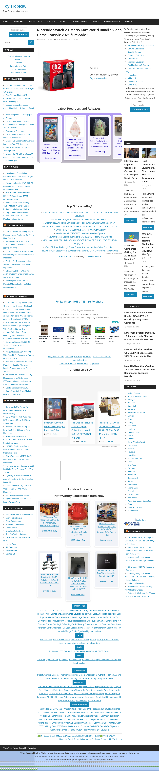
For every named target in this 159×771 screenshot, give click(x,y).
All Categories (86, 610)
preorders (132, 471)
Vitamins (102, 617)
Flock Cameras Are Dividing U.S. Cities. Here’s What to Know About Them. (148, 171)
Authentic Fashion (106, 675)
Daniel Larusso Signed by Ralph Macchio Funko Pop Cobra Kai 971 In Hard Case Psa (18, 234)
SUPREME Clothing (87, 678)
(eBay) (55, 434)
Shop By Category (13, 521)
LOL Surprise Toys (135, 458)
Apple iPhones (75, 659)
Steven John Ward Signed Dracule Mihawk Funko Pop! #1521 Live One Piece (17, 284)
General (131, 439)
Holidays (131, 452)
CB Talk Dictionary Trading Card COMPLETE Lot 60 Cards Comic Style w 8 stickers (18, 88)
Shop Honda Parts (70, 686)
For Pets (89, 643)
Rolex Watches (89, 730)
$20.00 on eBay (99, 152)
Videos (130, 504)
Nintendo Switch (89, 651)
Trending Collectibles (15, 524)
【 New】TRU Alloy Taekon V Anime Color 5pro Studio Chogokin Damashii (18, 479)
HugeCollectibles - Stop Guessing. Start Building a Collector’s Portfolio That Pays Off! (17, 335)
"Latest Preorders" (65, 256)
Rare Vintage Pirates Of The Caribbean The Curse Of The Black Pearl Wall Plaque (17, 98)
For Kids (81, 643)
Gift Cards (75, 639)
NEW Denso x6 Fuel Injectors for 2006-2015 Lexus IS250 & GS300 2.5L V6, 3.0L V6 (80, 226)
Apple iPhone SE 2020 (106, 659)
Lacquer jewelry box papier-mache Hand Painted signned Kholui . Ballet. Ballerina (18, 124)
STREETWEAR (79, 670)
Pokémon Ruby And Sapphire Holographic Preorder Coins (54, 426)
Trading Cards (111, 22)
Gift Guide (65, 639)
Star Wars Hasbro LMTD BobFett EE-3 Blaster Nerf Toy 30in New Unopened (18, 459)
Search (128, 22)
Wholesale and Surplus (98, 709)
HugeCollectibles (79, 360)
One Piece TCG (58, 628)
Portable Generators (71, 726)
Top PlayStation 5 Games (16, 534)
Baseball (131, 403)
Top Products (54, 621)
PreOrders (18, 22)
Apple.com (94, 363)
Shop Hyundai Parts (99, 690)
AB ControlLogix (81, 693)
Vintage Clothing (135, 507)
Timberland (65, 678)
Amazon (69, 356)
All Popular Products (62, 610)
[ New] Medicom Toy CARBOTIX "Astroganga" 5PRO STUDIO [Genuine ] (18, 488)
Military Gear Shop (100, 723)
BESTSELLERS (79, 606)
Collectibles (69, 617)
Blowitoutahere (76, 719)
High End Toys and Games (93, 621)
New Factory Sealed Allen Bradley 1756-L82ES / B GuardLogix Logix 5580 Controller (18, 176)
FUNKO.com (82, 363)
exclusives (132, 425)
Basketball (132, 406)
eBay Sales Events (56, 356)
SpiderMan (132, 484)
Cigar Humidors (66, 643)
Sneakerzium (91, 675)
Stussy (99, 678)
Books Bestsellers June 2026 (17, 388)
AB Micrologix (111, 693)
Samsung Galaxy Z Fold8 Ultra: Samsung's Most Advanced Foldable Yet (17, 345)
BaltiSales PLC (102, 697)
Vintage (78, 617)
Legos (63, 22)
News (128, 143)
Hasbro (131, 448)
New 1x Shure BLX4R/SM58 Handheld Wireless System (80, 233)
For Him (115, 639)
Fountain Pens (133, 432)
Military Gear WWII (53, 726)
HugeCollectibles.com (16, 296)
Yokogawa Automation (85, 697)
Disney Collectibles (108, 628)
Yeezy (110, 678)
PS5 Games (65, 651)
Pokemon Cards (45, 628)
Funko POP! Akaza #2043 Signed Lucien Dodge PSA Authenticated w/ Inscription (18, 254)
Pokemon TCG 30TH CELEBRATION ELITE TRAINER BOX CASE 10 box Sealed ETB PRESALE (109, 430)
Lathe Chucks (55, 693)
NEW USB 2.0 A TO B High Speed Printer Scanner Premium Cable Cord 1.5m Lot (80, 247)
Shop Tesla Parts (82, 690)
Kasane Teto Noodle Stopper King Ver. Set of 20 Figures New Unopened (16, 429)
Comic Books (11, 527)
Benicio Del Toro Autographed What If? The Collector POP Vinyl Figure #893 (17, 264)
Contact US (10, 554)
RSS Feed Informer (93, 256)
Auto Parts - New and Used (109, 614)
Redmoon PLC (115, 697)
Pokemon (132, 468)
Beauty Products (90, 617)
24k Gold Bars (91, 614)
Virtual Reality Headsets (71, 621)
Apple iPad (63, 659)
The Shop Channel (67, 363)
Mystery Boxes (83, 624)
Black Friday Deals (79, 709)
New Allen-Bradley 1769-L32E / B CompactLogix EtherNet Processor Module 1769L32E (18, 186)
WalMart (87, 356)
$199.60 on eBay (49, 591)
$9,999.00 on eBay (49, 531)
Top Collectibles (14, 79)
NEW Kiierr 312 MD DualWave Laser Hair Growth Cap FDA (80, 230)
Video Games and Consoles (67, 39)
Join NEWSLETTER (135, 81)
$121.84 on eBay (50, 158)
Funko (50, 22)
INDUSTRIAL (79, 682)
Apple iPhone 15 (89, 659)
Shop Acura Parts (86, 686)
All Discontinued (100, 610)
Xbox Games (76, 651)
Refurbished (133, 478)
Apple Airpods (52, 659)
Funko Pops (116, 624)
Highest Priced (43, 614)
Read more (130, 220)
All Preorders (113, 610)
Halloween (132, 445)
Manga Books (71, 631)
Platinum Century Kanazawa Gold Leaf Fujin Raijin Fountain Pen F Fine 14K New (18, 469)
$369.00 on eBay (107, 540)
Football (131, 429)
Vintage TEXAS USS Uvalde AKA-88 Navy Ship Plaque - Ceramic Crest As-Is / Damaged (18, 157)
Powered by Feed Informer (114, 253)
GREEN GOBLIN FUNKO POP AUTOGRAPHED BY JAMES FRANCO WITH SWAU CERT (18, 274)
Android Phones (86, 712)
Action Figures (80, 22)
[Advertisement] (108, 9)
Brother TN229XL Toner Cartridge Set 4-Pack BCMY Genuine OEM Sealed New (80, 223)
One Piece (132, 465)
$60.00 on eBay (75, 156)
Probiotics (110, 617)
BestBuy (78, 356)
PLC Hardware (94, 700)
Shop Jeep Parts (102, 686)
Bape (105, 678)
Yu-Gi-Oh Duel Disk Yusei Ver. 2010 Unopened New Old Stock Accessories (17, 420)
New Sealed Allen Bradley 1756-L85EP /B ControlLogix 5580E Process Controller (18, 196)
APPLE (79, 655)
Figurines (82, 631)
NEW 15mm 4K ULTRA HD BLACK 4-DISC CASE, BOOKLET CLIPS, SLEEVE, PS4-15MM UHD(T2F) (78, 584)
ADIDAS (117, 675)
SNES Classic (104, 651)
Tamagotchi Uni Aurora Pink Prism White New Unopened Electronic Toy (16, 410)
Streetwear (42, 675)
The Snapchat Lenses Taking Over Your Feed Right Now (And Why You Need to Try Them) (16, 325)
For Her (93, 639)
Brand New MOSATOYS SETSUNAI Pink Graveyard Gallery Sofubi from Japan (17, 439)
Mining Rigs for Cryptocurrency (51, 723)
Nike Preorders (52, 678)
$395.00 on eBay (78, 540)
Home (5, 22)
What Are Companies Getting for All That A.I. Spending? (130, 252)
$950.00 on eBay (107, 581)
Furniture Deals (88, 726)
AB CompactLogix (96, 693)
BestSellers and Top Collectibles (19, 514)
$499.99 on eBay (78, 595)
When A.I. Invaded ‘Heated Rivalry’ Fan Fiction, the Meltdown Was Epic (148, 244)
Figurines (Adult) (93, 631)
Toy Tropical (14, 6)
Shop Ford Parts (51, 690)
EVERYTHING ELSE (79, 704)
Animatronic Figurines (100, 624)
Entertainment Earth (102, 356)
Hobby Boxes (73, 712)
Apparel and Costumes (137, 396)
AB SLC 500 (52, 697)
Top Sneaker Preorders (58, 675)
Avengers (132, 399)
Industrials (132, 455)
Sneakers (131, 481)
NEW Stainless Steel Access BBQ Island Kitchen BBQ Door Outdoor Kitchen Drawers (80, 250)
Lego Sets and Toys (74, 628)
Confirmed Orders (77, 675)
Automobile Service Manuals (62, 730)
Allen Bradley (67, 693)
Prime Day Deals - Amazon (59, 709)
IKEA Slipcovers (112, 726)
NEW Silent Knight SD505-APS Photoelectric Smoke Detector (80, 219)
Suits (75, 643)
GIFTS (79, 635)
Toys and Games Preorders (52, 617)
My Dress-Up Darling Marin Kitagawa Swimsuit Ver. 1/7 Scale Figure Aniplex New (17, 498)
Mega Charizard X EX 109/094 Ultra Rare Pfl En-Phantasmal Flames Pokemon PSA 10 (18, 355)
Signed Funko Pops (15, 225)
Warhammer (133, 511)
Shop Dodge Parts (67, 690)
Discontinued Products (56, 712)
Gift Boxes (84, 639)
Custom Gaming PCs (55, 624)
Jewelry (79, 730)
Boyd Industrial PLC (66, 700)
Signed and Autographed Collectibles (67, 614)
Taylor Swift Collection (104, 712)
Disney (130, 419)
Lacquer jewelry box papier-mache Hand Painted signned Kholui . (18, 108)
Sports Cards (133, 488)
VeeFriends (132, 497)
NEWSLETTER (11, 550)
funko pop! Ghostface (15, 131)
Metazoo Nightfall (92, 628)
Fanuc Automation (66, 697)
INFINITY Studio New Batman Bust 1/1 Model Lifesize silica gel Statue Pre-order (17, 449)
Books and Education (136, 412)
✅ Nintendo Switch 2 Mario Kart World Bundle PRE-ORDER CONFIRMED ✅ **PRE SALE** (76, 736)
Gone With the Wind (136, 442)
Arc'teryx (74, 678)
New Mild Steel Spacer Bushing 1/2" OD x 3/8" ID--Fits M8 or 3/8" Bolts (80, 237)
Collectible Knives (75, 716)
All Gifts (96, 643)
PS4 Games (54, 651)
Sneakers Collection (14, 531)
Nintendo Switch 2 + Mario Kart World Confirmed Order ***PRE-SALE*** (89, 739)
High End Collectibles (16, 401)
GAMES (79, 647)
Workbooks (61, 716)
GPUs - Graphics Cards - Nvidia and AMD (101, 719)
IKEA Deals (100, 726)
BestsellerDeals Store (59, 719)
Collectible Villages (91, 716)
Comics (95, 22)
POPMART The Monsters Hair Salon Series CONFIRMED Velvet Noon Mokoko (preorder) (75, 145)
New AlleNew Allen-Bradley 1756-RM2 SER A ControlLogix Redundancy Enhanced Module (16, 205)
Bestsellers (34, 22)
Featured (75, 610)
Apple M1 (41, 659)
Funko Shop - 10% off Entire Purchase (79, 301)
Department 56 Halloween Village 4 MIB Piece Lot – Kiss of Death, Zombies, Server (16, 215)
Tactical (131, 491)
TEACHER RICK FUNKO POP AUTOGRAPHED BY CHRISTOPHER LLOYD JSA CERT (18, 244)
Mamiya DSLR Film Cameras (78, 723)
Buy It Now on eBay (99, 78)
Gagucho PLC (81, 700)
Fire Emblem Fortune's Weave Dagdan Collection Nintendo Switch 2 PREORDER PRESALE (82, 430)
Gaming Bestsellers (14, 518)
